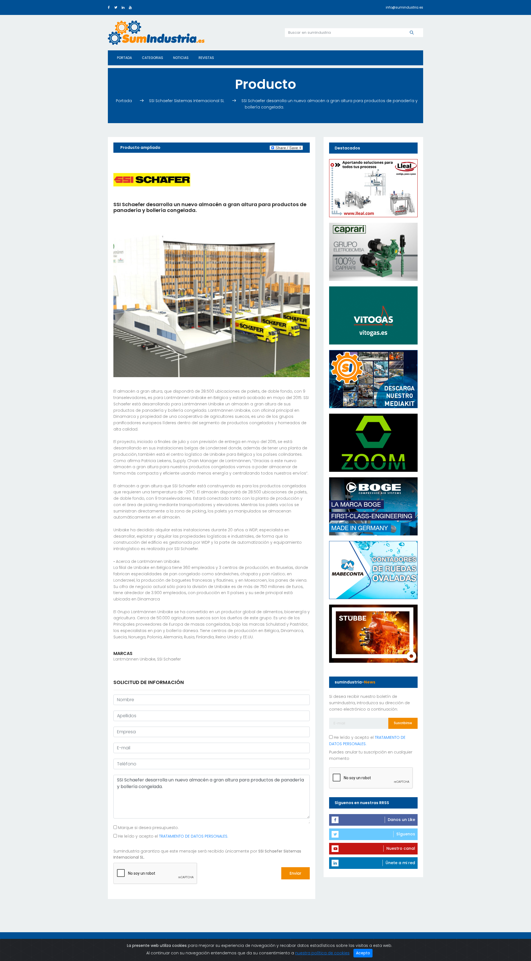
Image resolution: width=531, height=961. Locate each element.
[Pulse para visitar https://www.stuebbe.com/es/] (373, 633)
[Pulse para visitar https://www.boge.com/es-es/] (373, 506)
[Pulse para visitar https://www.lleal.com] (373, 188)
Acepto (363, 953)
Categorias (152, 57)
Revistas (206, 57)
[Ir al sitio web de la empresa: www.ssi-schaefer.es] (151, 179)
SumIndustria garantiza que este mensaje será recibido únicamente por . (207, 854)
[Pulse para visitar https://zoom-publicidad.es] (373, 442)
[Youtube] (130, 7)
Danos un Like (401, 819)
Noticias (181, 57)
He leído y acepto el (172, 836)
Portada (124, 57)
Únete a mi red (400, 863)
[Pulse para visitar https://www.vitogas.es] (373, 315)
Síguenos (405, 834)
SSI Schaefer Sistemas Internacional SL (187, 100)
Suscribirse (403, 723)
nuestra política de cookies (322, 953)
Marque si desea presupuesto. (148, 827)
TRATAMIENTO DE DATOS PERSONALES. (193, 836)
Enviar (295, 873)
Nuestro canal (400, 848)
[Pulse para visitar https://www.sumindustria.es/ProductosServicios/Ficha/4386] (373, 379)
